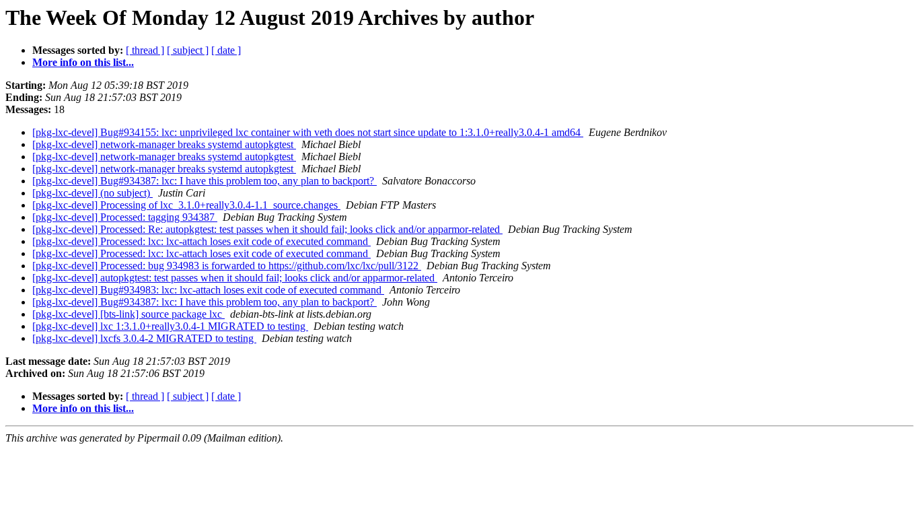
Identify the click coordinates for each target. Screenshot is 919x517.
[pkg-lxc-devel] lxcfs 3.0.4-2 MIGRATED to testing (144, 338)
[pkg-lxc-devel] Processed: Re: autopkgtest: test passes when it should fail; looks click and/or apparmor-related (267, 229)
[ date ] (226, 50)
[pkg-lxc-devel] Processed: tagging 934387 (124, 217)
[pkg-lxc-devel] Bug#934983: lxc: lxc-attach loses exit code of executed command (208, 290)
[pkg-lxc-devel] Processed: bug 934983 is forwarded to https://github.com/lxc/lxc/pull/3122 (226, 265)
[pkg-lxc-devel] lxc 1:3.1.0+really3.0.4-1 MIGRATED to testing (170, 326)
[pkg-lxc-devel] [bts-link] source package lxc (128, 314)
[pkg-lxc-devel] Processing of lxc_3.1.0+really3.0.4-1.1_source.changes (186, 205)
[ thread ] (145, 50)
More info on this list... (83, 62)
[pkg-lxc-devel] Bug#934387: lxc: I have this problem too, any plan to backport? (204, 180)
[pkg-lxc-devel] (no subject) (92, 193)
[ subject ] (188, 50)
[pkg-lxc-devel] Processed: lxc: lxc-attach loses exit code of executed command (201, 241)
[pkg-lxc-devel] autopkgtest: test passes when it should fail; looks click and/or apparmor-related (234, 277)
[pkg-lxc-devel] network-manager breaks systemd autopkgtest (164, 144)
